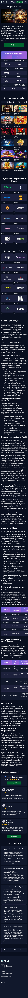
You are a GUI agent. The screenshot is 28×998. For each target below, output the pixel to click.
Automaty (22, 102)
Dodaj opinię (14, 783)
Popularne (3, 102)
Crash (16, 102)
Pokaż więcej (14, 836)
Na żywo (10, 102)
